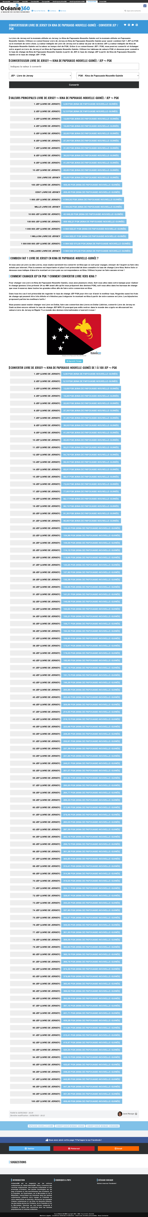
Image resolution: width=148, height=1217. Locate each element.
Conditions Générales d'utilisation (63, 1215)
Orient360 (102, 1)
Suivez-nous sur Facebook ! (107, 1183)
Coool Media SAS (59, 1214)
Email (119, 1148)
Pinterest (75, 1148)
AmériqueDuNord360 (77, 1)
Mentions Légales (45, 1215)
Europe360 (45, 1)
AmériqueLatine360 (59, 1)
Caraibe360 (35, 1)
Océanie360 (92, 1)
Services (63, 11)
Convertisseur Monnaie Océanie (70, 1126)
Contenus (52, 11)
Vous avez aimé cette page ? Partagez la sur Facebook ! (75, 1140)
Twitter (30, 1148)
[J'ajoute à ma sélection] (129, 25)
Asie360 (25, 1)
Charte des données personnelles (86, 1215)
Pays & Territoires (39, 11)
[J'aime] (125, 25)
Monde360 (6, 1)
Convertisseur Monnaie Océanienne (103, 1126)
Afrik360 (16, 1)
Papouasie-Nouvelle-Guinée (41, 1126)
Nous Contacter (103, 1215)
